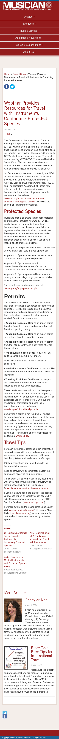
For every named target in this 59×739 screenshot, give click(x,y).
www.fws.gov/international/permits (21, 409)
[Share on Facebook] (6, 86)
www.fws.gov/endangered (21, 509)
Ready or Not (36, 600)
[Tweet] (12, 86)
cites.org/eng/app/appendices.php (21, 288)
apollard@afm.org (21, 513)
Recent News (19, 74)
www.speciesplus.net (34, 502)
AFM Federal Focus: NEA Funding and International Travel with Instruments (40, 537)
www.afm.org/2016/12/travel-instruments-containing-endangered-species (24, 200)
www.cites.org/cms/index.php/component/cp (26, 488)
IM (8, 134)
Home (7, 74)
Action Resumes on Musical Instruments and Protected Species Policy (15, 561)
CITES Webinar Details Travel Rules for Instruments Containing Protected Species (15, 539)
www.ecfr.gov (22, 435)
